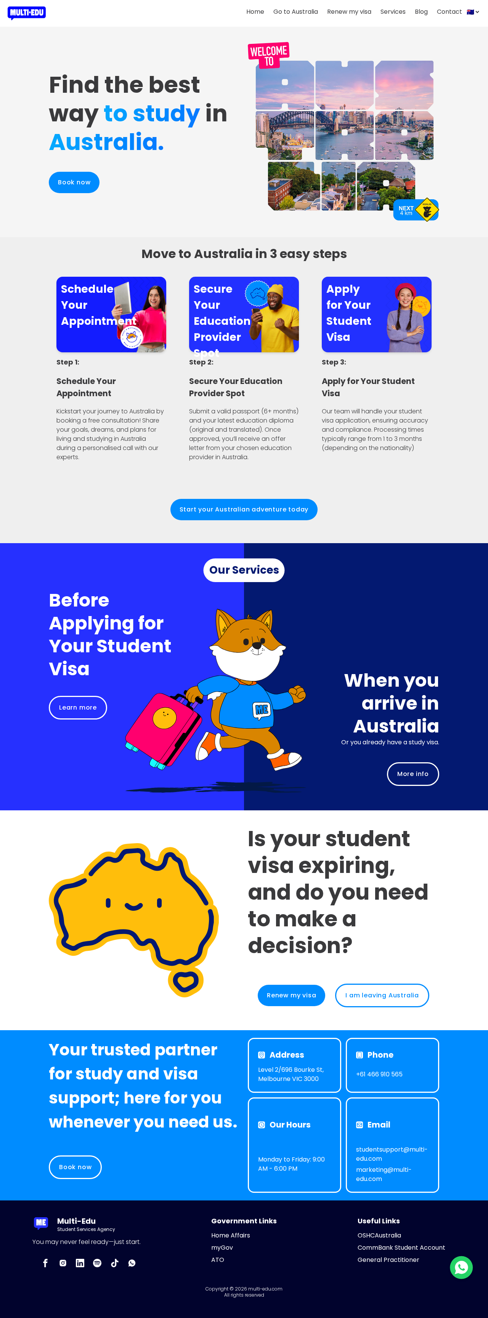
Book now (74, 182)
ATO (217, 1259)
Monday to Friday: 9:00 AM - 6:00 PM (291, 1164)
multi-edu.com (265, 1289)
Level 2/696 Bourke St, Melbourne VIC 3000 (291, 1074)
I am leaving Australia (382, 995)
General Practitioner (388, 1259)
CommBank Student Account (401, 1247)
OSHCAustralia (379, 1235)
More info (413, 774)
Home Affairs (230, 1235)
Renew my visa (291, 995)
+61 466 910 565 (379, 1074)
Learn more (78, 707)
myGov (222, 1247)
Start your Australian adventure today (244, 509)
